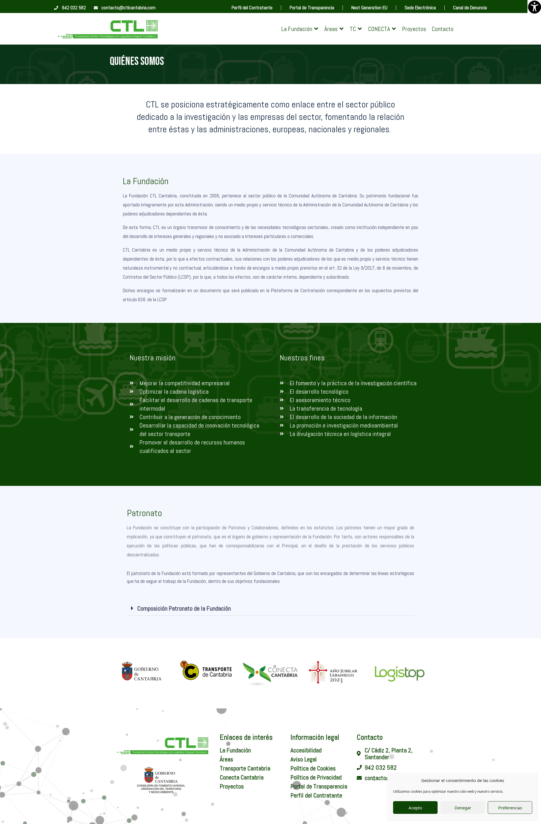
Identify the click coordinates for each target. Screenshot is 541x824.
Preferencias (510, 807)
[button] (300, 29)
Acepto (415, 807)
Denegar (462, 807)
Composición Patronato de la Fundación (184, 608)
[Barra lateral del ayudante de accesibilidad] (534, 7)
